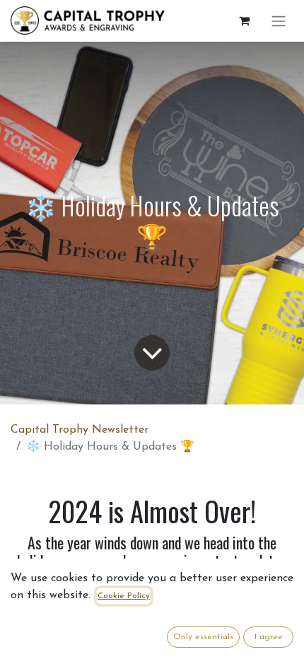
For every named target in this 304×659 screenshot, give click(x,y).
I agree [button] (269, 637)
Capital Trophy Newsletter (79, 430)
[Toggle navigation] (278, 21)
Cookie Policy (124, 596)
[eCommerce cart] (244, 20)
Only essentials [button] (203, 637)
